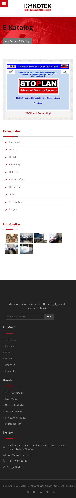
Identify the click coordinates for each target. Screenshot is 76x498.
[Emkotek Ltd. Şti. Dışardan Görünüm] (26, 248)
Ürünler (13, 149)
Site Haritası (15, 202)
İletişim (13, 209)
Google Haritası (15, 467)
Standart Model (13, 411)
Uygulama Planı (13, 423)
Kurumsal (14, 142)
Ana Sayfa (10, 41)
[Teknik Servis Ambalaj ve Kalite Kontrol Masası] (56, 238)
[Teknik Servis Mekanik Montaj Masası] (12, 248)
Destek (13, 157)
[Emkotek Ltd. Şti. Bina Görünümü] (41, 238)
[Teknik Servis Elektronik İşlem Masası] (26, 238)
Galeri (12, 194)
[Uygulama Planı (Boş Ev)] (12, 238)
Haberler (14, 172)
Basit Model (11, 399)
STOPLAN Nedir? (14, 392)
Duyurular (14, 187)
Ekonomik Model (14, 405)
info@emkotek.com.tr (20, 455)
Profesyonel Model (15, 417)
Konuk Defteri (16, 179)
